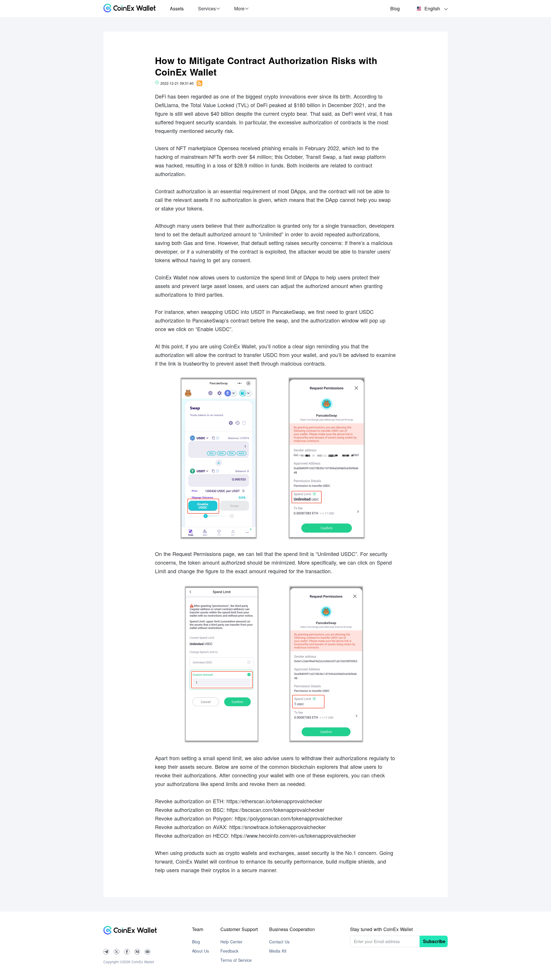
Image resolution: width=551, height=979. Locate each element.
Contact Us (279, 942)
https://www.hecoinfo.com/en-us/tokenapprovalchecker (293, 835)
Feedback (229, 951)
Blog (395, 8)
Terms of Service (236, 960)
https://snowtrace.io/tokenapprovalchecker (277, 827)
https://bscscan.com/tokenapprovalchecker (275, 809)
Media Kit (277, 951)
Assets (177, 8)
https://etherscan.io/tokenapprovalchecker (274, 801)
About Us (200, 951)
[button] (209, 8)
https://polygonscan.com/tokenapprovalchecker (288, 818)
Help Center (231, 942)
